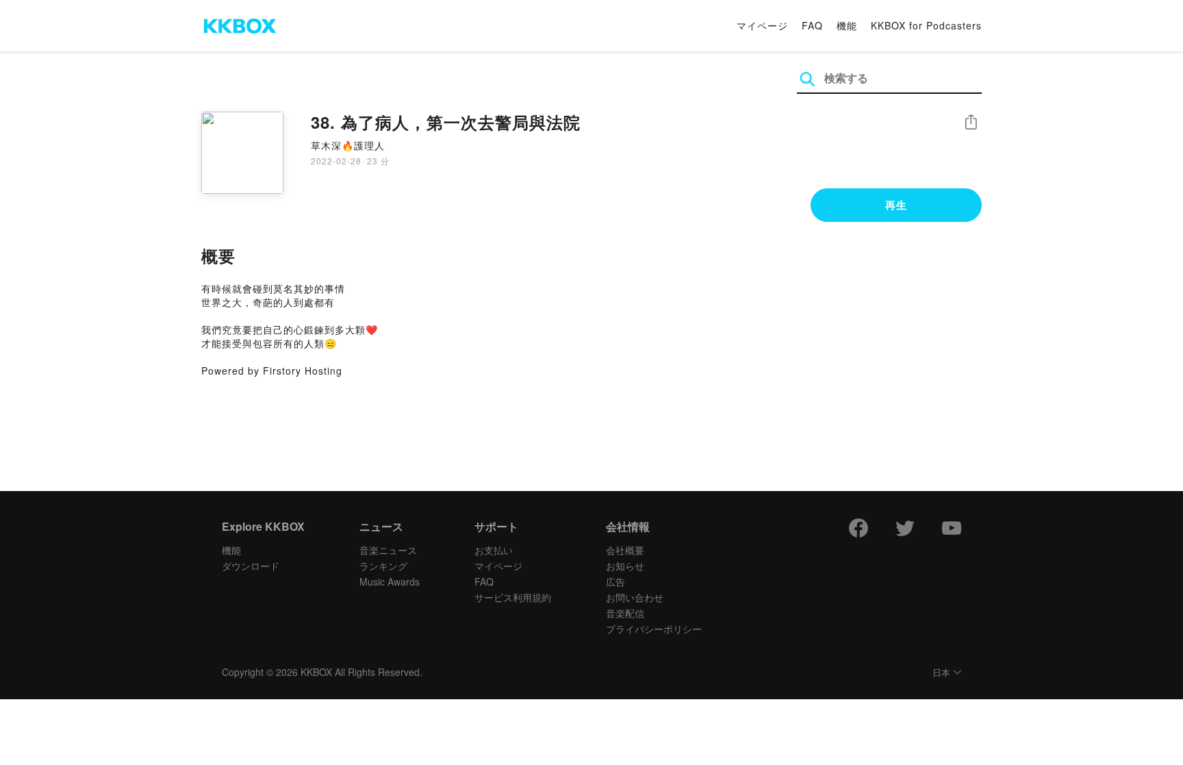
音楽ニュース (388, 550)
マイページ (762, 25)
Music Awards (389, 581)
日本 (941, 673)
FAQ (812, 25)
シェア (971, 122)
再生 (896, 204)
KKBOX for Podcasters (926, 25)
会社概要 (625, 550)
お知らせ (625, 566)
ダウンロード (250, 566)
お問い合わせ (634, 597)
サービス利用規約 (512, 597)
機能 (847, 25)
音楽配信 (625, 613)
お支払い (493, 550)
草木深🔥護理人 (348, 145)
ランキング (383, 566)
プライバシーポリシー (654, 629)
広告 (615, 581)
